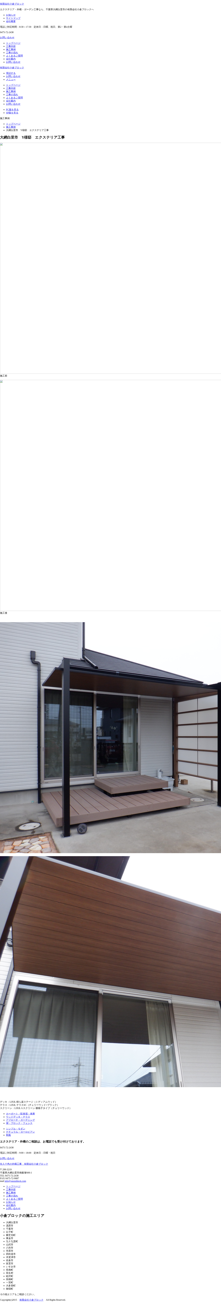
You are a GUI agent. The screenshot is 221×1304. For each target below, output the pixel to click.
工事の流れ (12, 52)
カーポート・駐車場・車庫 (20, 1113)
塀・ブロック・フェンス (19, 1123)
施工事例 (11, 49)
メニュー (11, 79)
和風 (8, 1135)
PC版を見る (12, 109)
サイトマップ (13, 18)
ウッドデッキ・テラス (18, 1117)
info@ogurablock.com (15, 1181)
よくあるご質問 (14, 55)
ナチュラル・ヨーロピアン (20, 1132)
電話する (11, 73)
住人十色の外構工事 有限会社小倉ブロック (24, 1164)
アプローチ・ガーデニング (20, 1120)
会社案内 (11, 59)
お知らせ (11, 15)
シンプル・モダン (15, 1128)
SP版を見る (12, 112)
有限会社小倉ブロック (12, 4)
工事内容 (11, 46)
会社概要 (11, 21)
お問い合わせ (7, 37)
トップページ (13, 43)
